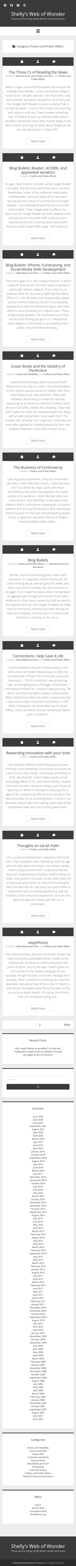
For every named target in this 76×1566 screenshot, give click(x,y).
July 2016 (38, 1186)
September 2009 (38, 1342)
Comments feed (38, 1511)
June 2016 (38, 1189)
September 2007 (38, 1409)
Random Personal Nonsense (38, 1476)
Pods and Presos (38, 1470)
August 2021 (38, 1129)
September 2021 (38, 1126)
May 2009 (38, 1352)
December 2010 (38, 1307)
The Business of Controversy (38, 467)
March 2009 (38, 1358)
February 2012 (38, 1285)
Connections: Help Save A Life (38, 656)
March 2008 (38, 1393)
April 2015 (38, 1228)
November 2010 (38, 1310)
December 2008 (38, 1368)
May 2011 (38, 1291)
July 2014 (38, 1240)
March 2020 (38, 1138)
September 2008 (38, 1377)
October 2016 (38, 1183)
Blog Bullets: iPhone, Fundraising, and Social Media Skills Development (38, 267)
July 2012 (38, 1275)
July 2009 (38, 1345)
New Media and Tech (42, 75)
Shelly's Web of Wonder (38, 13)
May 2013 (38, 1259)
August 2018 (38, 1161)
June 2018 (38, 1167)
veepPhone (38, 942)
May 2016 (38, 1192)
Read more (39, 141)
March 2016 (38, 1196)
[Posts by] (37, 62)
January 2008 (38, 1399)
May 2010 (38, 1329)
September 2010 (38, 1317)
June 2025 (38, 1122)
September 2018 (38, 1157)
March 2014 (38, 1247)
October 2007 (38, 1406)
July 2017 (38, 1173)
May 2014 (38, 1243)
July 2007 (38, 1415)
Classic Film (38, 1454)
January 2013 (38, 1269)
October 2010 (38, 1313)
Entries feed (38, 1508)
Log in (38, 1504)
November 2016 (38, 1180)
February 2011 (38, 1301)
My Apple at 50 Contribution (38, 1054)
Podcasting (38, 1466)
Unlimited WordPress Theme (27, 1562)
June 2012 (38, 1278)
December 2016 (38, 1177)
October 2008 (38, 1374)
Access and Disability (27, 374)
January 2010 (38, 1333)
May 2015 (38, 1224)
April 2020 (38, 1135)
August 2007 (38, 1412)
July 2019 (38, 1142)
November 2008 (38, 1371)
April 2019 (38, 1148)
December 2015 (38, 1202)
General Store (23, 75)
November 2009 (38, 1336)
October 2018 (38, 1154)
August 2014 (38, 1237)
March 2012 (38, 1282)
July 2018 (38, 1164)
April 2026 (38, 1119)
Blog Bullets (38, 560)
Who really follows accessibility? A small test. (38, 1048)
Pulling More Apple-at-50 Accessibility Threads (38, 1051)
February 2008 (38, 1396)
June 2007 (38, 1419)
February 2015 (38, 1234)
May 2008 (38, 1387)
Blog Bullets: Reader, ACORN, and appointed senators (38, 170)
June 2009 (38, 1349)
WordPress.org (38, 1514)
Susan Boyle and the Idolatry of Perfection (38, 368)
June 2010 (38, 1326)
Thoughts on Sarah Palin (38, 845)
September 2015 (38, 1212)
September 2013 (38, 1253)
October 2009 (38, 1339)
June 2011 (38, 1288)
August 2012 (38, 1272)
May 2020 (38, 1132)
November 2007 (38, 1403)
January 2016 (38, 1199)
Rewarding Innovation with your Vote (38, 752)
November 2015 (38, 1205)
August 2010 (38, 1320)
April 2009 (38, 1355)
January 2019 (38, 1151)
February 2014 (38, 1250)
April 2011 (38, 1294)
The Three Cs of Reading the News (38, 72)
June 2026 (38, 1116)
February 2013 (38, 1266)
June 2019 (38, 1145)
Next (67, 1025)
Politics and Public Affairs (43, 176)
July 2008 (38, 1384)
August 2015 (38, 1215)
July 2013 (38, 1256)
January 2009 (38, 1364)
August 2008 (38, 1380)
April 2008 (38, 1390)
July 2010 (38, 1323)
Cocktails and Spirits (38, 1457)
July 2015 (38, 1218)
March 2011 (38, 1298)
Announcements (38, 1450)
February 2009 (38, 1361)
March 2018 (38, 1170)
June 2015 (38, 1221)
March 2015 (38, 1231)
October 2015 (38, 1208)
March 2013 (38, 1263)
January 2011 (38, 1304)
